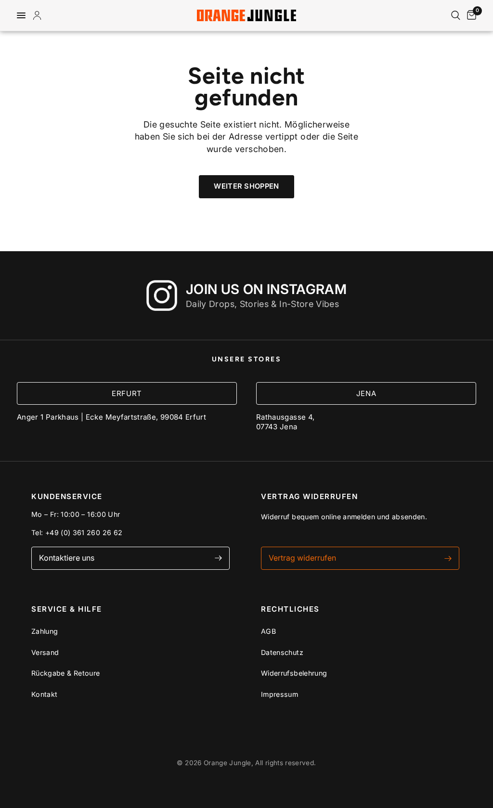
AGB (268, 631)
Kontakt (44, 694)
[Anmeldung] (39, 15)
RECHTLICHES (290, 609)
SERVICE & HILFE (66, 609)
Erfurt (127, 393)
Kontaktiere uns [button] (66, 558)
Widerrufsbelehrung (294, 673)
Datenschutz (282, 652)
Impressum (279, 694)
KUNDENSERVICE (67, 496)
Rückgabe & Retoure (65, 673)
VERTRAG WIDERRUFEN (309, 496)
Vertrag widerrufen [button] (302, 558)
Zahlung (44, 631)
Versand (45, 652)
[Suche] (456, 15)
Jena (366, 393)
